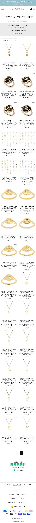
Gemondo (17, 490)
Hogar (10, 21)
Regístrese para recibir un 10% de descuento (17, 485)
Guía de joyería (17, 498)
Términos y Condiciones (18, 502)
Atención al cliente (17, 494)
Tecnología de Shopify (18, 521)
